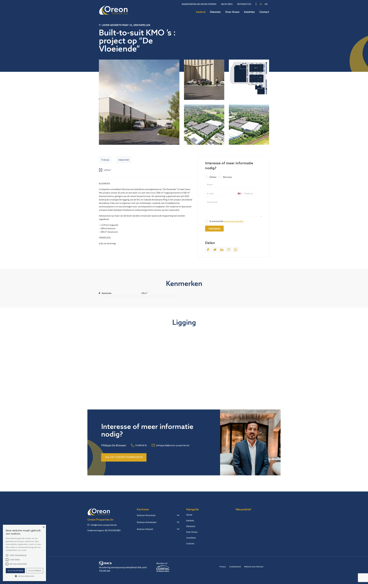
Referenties (244, 4)
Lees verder (22, 550)
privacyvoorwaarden (234, 221)
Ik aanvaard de (226, 221)
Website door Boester (253, 566)
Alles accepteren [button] (15, 570)
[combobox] (239, 193)
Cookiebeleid (235, 566)
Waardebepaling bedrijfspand (199, 4)
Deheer (212, 177)
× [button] (43, 527)
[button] (7, 555)
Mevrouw (227, 177)
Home (189, 514)
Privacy (223, 566)
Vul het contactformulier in (123, 457)
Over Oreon (232, 12)
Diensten (215, 12)
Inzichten (249, 12)
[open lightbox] (139, 102)
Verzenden (214, 228)
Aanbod (200, 12)
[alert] (24, 553)
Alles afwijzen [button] (34, 570)
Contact (264, 12)
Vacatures (227, 4)
